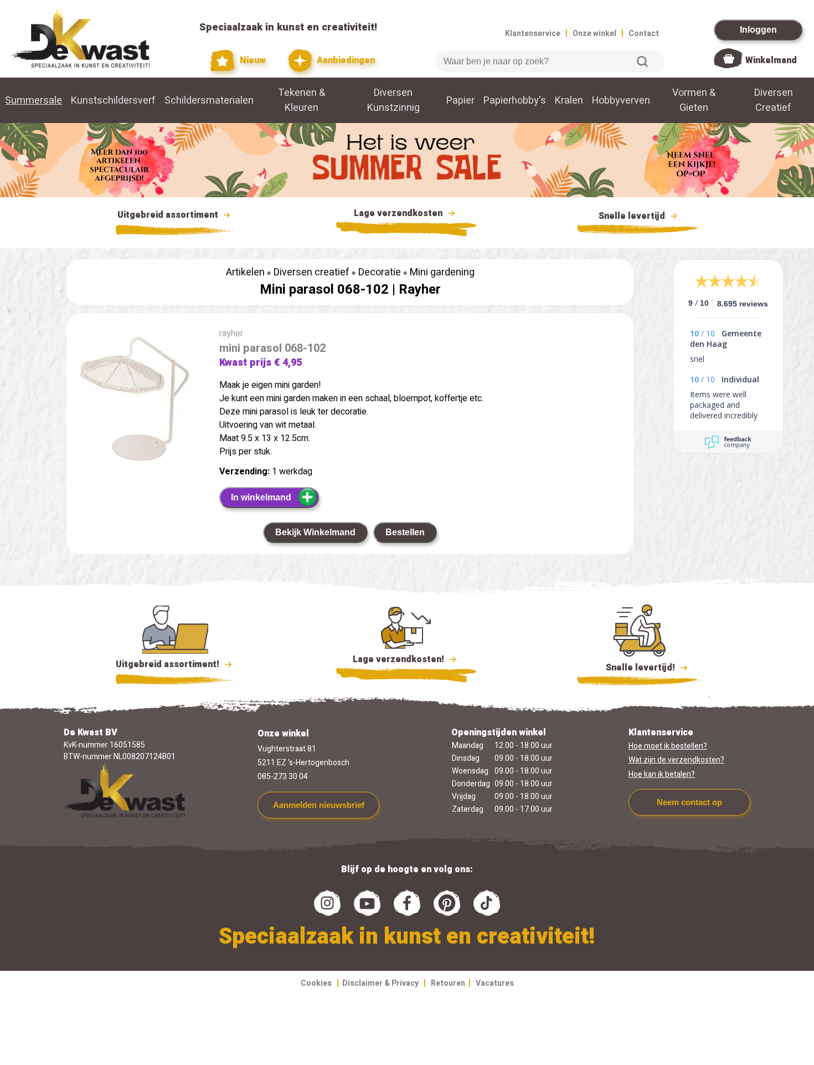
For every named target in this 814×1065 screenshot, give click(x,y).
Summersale (33, 100)
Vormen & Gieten (693, 100)
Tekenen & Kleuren (301, 100)
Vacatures (495, 983)
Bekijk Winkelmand (315, 532)
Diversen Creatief (773, 100)
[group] (137, 400)
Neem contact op (689, 802)
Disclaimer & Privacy (380, 983)
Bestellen (405, 532)
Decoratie (379, 272)
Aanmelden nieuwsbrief (318, 805)
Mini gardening (442, 272)
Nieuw (251, 60)
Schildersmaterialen (209, 100)
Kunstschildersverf (113, 100)
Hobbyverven (621, 100)
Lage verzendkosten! (399, 659)
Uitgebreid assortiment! (168, 664)
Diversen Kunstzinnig (393, 100)
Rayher (420, 289)
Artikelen (245, 272)
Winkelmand (771, 60)
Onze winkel (594, 33)
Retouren (448, 983)
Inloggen (758, 29)
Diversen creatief (311, 272)
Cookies (316, 983)
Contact (643, 33)
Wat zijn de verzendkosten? (676, 760)
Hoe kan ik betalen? (661, 774)
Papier (460, 100)
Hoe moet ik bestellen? (667, 746)
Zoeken (642, 61)
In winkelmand (261, 497)
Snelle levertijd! (632, 667)
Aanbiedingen (345, 60)
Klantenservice (532, 33)
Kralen (569, 100)
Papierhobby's (514, 100)
